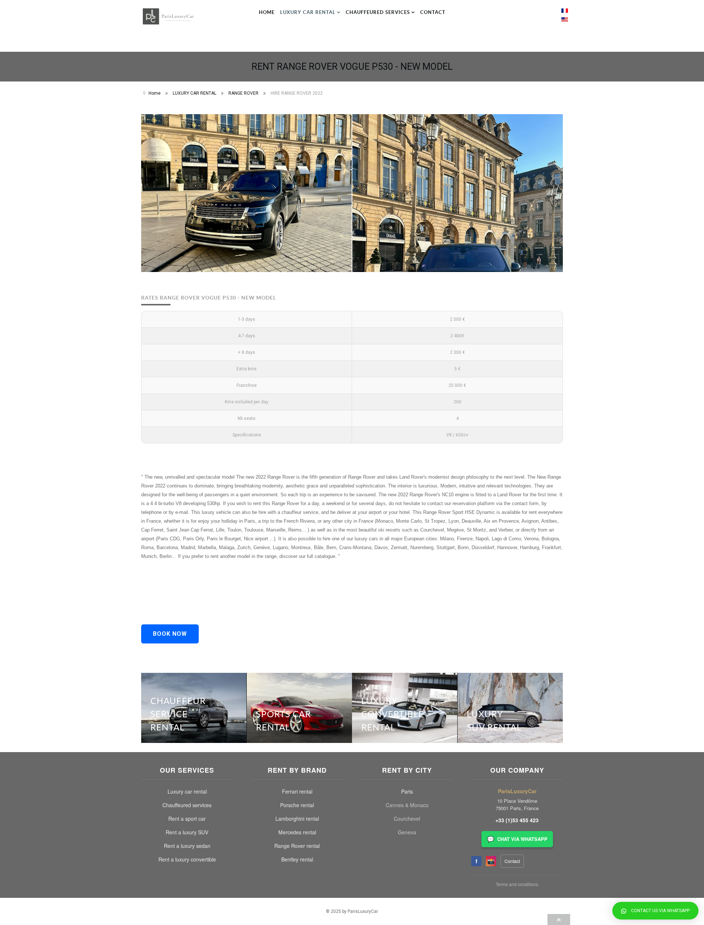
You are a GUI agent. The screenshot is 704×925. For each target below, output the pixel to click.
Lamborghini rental (297, 818)
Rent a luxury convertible (187, 859)
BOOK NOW (170, 633)
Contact (512, 861)
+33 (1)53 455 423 (517, 820)
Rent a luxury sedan (187, 845)
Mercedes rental (297, 832)
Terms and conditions (517, 884)
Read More (225, 686)
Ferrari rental (297, 791)
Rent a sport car (187, 818)
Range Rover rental (297, 845)
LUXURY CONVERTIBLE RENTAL (392, 714)
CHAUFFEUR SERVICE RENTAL (178, 714)
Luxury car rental (187, 791)
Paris (407, 791)
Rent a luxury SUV (187, 832)
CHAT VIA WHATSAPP (517, 839)
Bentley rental (297, 859)
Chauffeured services (187, 805)
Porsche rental (297, 805)
